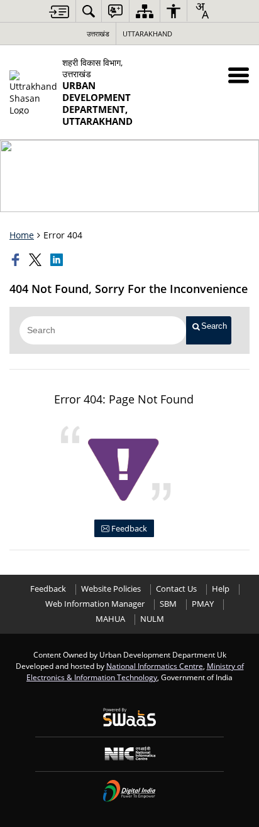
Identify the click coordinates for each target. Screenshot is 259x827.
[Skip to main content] (59, 11)
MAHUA (110, 619)
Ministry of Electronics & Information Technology (135, 671)
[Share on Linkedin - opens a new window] (57, 259)
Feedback (128, 528)
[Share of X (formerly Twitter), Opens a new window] (36, 259)
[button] (239, 75)
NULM (152, 619)
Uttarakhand (147, 33)
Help (220, 589)
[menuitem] (88, 11)
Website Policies (111, 589)
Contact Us (176, 589)
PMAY (203, 604)
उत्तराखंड (98, 33)
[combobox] (201, 10)
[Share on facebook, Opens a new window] (17, 259)
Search (214, 326)
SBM (168, 604)
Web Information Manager (95, 604)
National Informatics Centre (154, 666)
